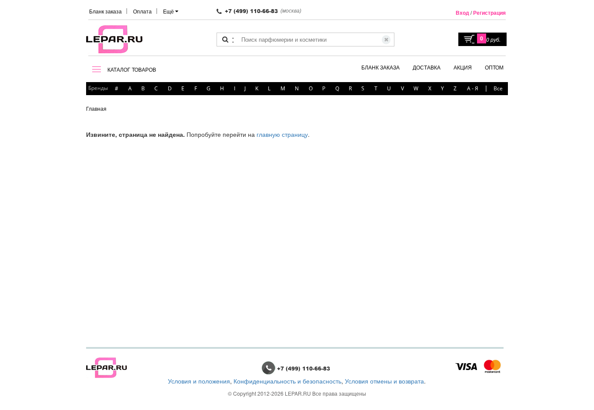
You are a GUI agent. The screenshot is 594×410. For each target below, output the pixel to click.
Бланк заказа (105, 11)
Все (498, 88)
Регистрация (489, 13)
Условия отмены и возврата (384, 381)
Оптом (494, 67)
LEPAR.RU (298, 393)
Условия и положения (199, 381)
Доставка (426, 67)
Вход (462, 13)
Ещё (169, 11)
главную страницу (282, 134)
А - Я (472, 88)
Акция (463, 67)
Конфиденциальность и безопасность (287, 381)
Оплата (142, 11)
